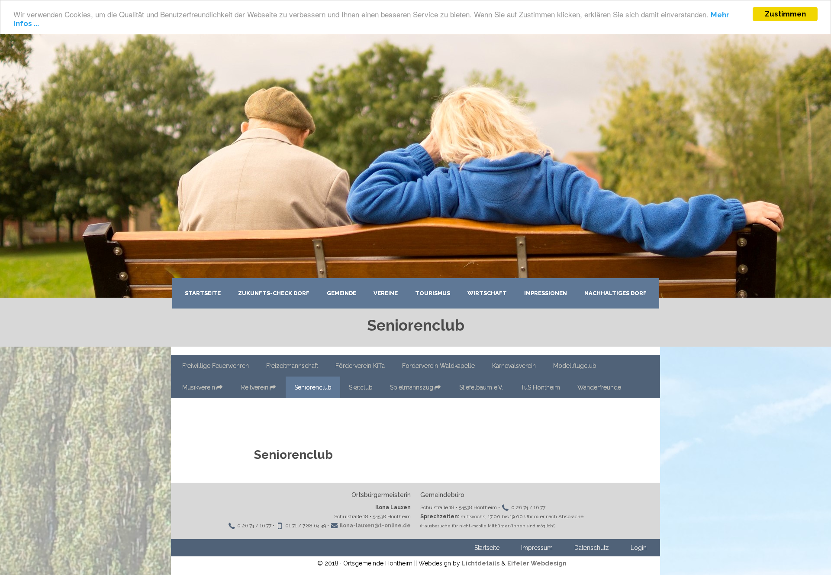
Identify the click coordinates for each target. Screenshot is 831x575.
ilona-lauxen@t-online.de (375, 526)
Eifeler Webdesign (537, 563)
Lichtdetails (480, 563)
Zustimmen (785, 14)
